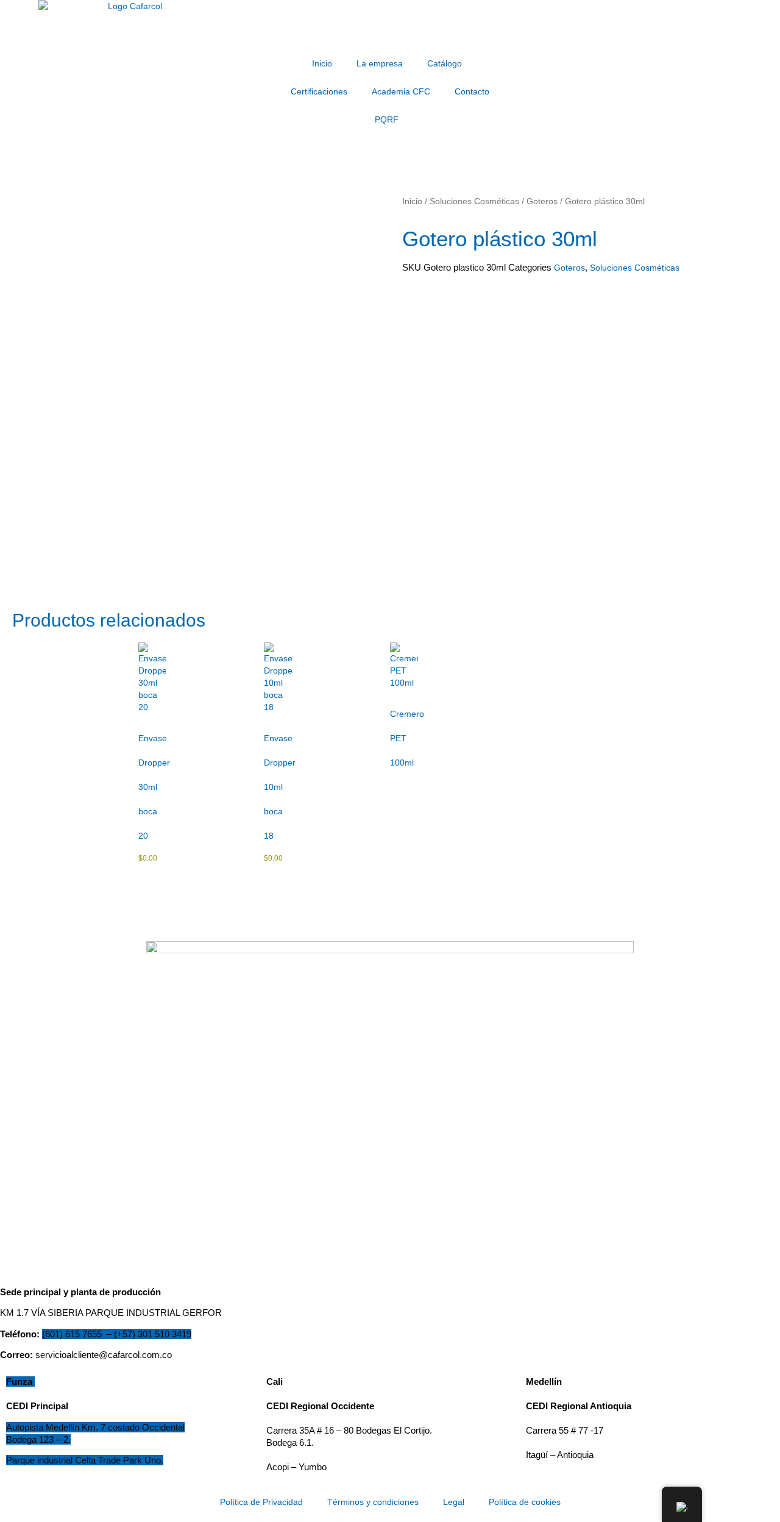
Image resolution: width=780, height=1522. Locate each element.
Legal (453, 1502)
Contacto (472, 91)
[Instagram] (546, 96)
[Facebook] (524, 96)
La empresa (379, 63)
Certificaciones (319, 91)
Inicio (322, 63)
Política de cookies (525, 1502)
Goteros (542, 201)
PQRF (387, 119)
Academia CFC (401, 91)
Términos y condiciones (373, 1502)
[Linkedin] (535, 96)
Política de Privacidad (261, 1502)
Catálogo (444, 63)
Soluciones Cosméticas (474, 201)
